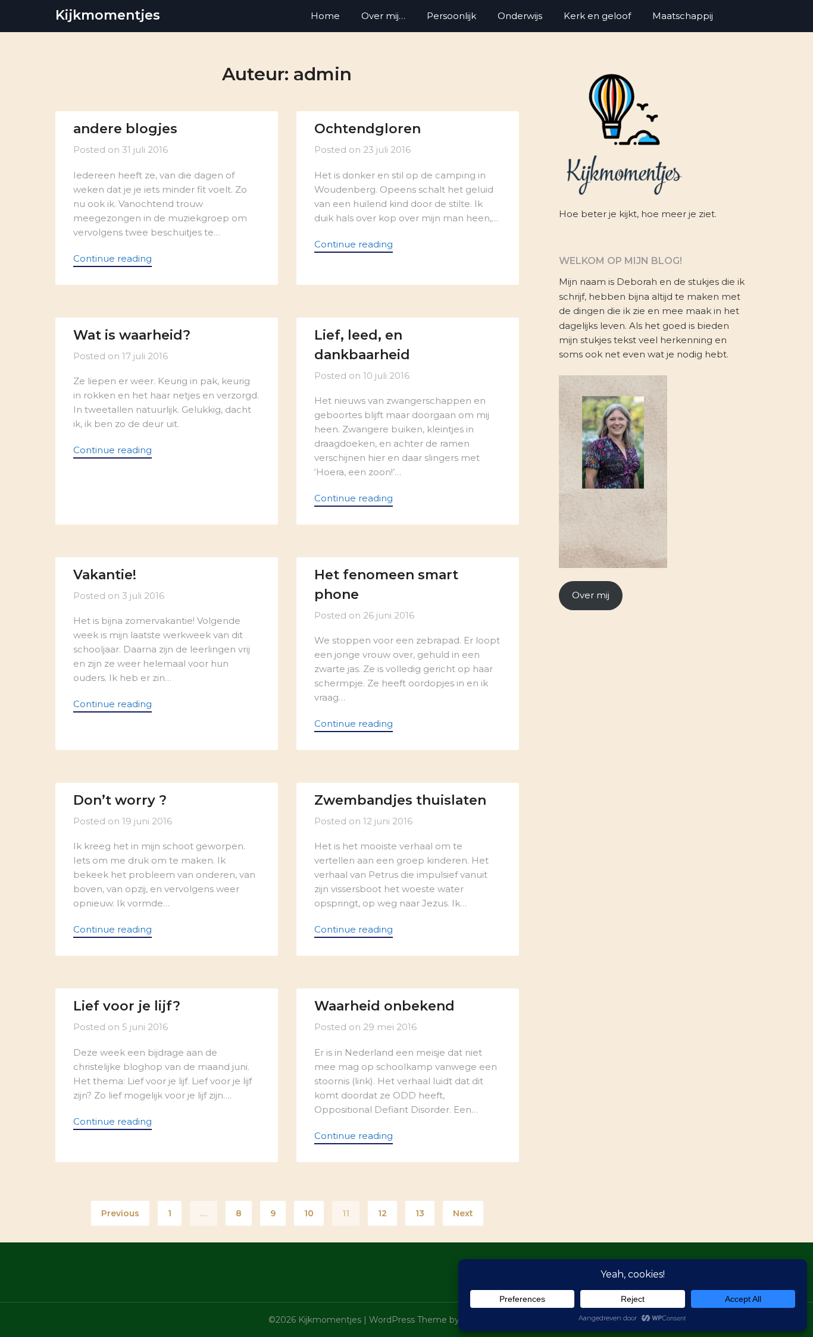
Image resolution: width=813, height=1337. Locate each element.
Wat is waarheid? (131, 335)
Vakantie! (104, 575)
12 (382, 1213)
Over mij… (383, 15)
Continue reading (112, 258)
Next (463, 1213)
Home (325, 15)
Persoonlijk (451, 15)
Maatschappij (682, 15)
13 (419, 1213)
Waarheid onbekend (384, 1006)
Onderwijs (520, 15)
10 (309, 1213)
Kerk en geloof (597, 15)
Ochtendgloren (367, 129)
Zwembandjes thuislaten (400, 800)
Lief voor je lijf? (126, 1006)
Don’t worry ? (120, 800)
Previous (120, 1213)
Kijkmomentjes (107, 15)
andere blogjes (125, 129)
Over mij (590, 595)
